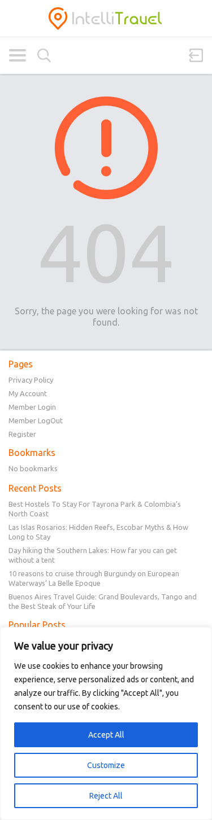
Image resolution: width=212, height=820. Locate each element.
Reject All (106, 795)
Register (22, 434)
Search (44, 56)
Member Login (32, 407)
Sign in (196, 55)
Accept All (106, 734)
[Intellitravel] (106, 18)
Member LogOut (35, 420)
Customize (106, 765)
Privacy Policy (30, 380)
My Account (27, 393)
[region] (106, 723)
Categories (17, 55)
